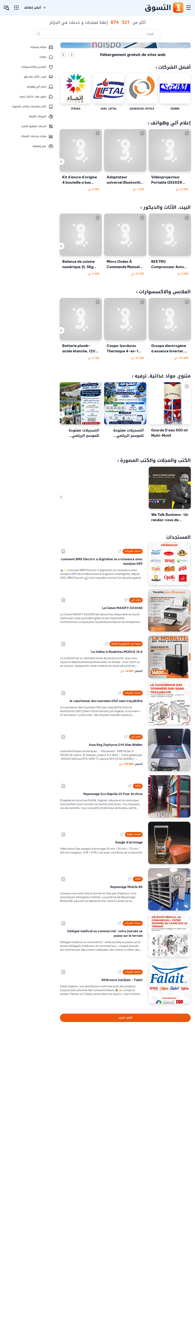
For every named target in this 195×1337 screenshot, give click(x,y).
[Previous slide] (63, 54)
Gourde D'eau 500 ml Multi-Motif (169, 433)
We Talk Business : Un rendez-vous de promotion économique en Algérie (169, 517)
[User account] (6, 8)
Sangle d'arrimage (129, 842)
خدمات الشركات (133, 551)
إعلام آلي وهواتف (170, 123)
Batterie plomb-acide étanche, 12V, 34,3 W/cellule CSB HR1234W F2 (79, 349)
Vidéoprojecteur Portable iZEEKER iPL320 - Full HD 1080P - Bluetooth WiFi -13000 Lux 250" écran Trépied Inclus (168, 180)
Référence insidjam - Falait (122, 980)
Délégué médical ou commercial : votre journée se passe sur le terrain (105, 933)
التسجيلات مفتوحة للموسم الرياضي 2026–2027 (128, 433)
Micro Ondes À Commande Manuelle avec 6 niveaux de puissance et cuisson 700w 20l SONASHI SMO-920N (125, 264)
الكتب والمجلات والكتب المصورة (155, 460)
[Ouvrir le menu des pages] (16, 7)
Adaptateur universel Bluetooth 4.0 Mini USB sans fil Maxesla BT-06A (124, 180)
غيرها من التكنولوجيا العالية (126, 644)
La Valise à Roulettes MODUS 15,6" (116, 652)
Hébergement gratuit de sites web (132, 54)
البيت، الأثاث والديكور (167, 207)
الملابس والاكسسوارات (165, 292)
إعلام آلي (136, 600)
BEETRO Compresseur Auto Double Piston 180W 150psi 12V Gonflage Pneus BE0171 (168, 264)
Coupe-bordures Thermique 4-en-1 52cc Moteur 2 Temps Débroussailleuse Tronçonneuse (122, 349)
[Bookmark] (187, 133)
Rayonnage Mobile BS (126, 887)
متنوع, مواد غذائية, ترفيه (163, 376)
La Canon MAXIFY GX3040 (122, 608)
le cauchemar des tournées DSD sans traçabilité (106, 701)
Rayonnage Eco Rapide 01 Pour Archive (113, 794)
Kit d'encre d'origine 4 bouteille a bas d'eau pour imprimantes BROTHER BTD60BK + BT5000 (79, 180)
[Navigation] (188, 7)
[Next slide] (71, 54)
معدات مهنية (134, 834)
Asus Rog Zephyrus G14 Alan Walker (116, 745)
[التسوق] (178, 7)
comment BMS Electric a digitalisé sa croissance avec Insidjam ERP (102, 561)
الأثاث (138, 786)
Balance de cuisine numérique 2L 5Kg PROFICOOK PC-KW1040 (78, 264)
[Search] (39, 34)
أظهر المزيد (125, 1017)
